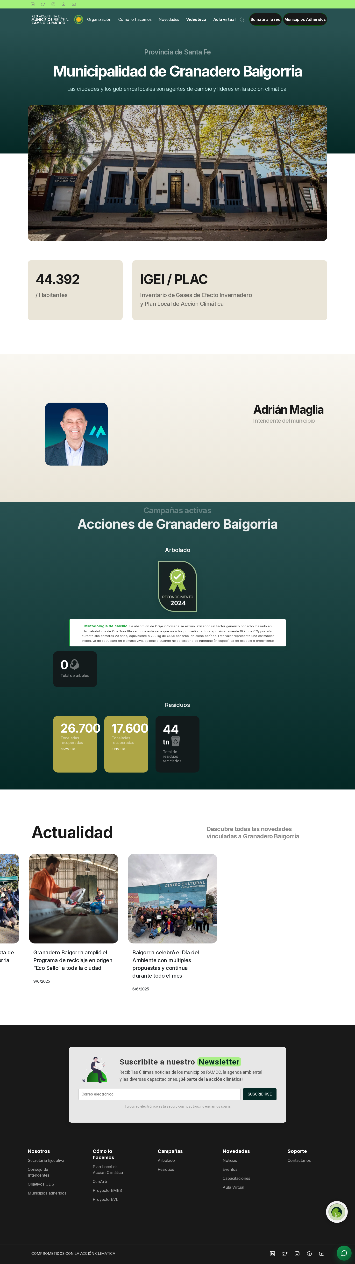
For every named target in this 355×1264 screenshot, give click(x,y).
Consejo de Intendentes (38, 1172)
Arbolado (166, 1160)
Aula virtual (224, 19)
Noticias (230, 1160)
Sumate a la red (265, 19)
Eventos (230, 1169)
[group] (177, 173)
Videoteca (196, 19)
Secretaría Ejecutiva (46, 1160)
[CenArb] (337, 1212)
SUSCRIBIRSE (260, 1094)
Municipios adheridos (47, 1193)
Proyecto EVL (105, 1199)
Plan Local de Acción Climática (108, 1169)
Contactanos (299, 1160)
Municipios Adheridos (305, 19)
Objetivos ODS (41, 1184)
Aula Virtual (233, 1187)
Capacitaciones (236, 1178)
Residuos (166, 1169)
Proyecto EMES (107, 1190)
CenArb (100, 1181)
